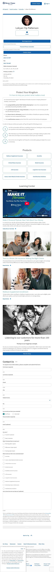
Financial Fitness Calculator (18, 46)
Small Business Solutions (37, 175)
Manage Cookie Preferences (13, 563)
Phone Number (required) (9, 416)
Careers (19, 544)
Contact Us (10, 362)
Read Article (7, 265)
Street (4, 382)
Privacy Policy (12, 560)
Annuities (35, 155)
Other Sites (41, 544)
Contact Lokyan (36, 3)
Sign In (46, 3)
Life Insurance (10, 168)
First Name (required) (8, 367)
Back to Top (26, 535)
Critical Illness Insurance (12, 162)
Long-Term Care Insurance (37, 168)
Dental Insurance (36, 162)
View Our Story (17, 353)
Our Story (5, 544)
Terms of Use (20, 560)
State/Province (6, 397)
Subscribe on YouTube (8, 229)
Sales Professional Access (30, 544)
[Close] (23, 548)
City (4, 390)
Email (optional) (7, 424)
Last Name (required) (8, 374)
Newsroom (12, 544)
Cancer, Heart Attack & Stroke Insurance (14, 175)
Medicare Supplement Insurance (13, 155)
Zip (3, 403)
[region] (13, 559)
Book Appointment (27, 41)
